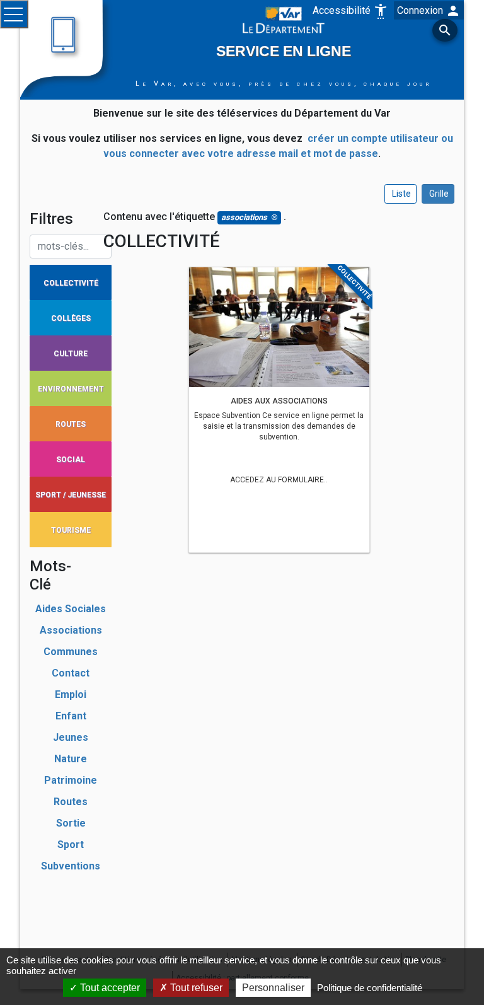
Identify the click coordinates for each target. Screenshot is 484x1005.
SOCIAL (70, 459)
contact (70, 673)
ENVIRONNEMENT (71, 389)
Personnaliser (273, 987)
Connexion (429, 10)
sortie (71, 823)
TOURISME (71, 530)
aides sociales (70, 609)
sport (70, 845)
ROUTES (70, 424)
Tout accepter (109, 987)
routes (71, 802)
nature (70, 759)
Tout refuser (195, 987)
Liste (400, 194)
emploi (70, 694)
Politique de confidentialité (369, 987)
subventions (70, 866)
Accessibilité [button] (350, 10)
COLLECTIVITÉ (70, 283)
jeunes (70, 737)
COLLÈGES (71, 318)
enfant (70, 716)
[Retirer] (274, 218)
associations (71, 630)
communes (70, 652)
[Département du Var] (284, 19)
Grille (438, 194)
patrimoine (70, 780)
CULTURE (71, 353)
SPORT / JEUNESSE (70, 495)
